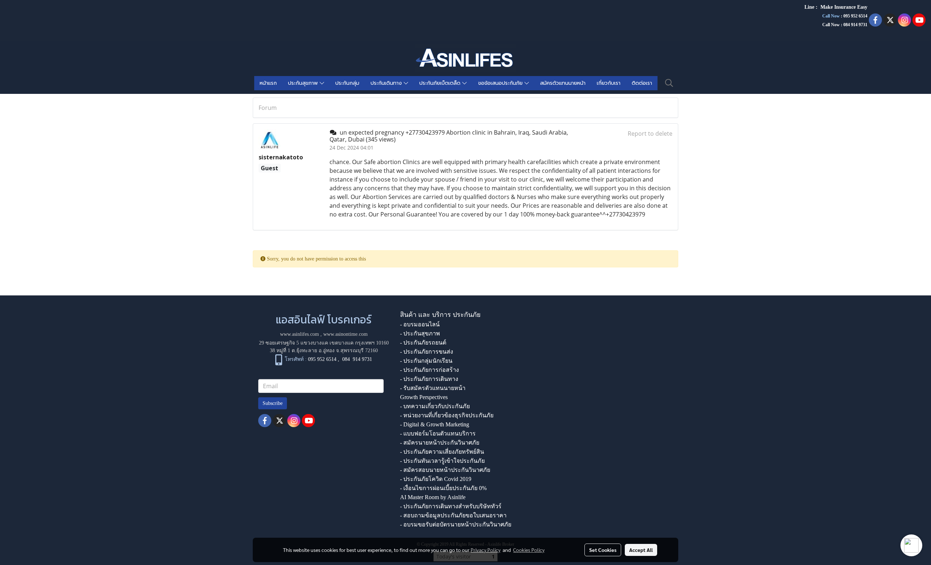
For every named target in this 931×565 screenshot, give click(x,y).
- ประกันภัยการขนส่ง (426, 352)
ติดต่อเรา (642, 83)
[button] (669, 83)
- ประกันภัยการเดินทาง (429, 379)
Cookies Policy (528, 549)
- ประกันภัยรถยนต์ (423, 342)
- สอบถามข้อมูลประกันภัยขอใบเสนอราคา (453, 515)
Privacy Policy (485, 549)
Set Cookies (602, 549)
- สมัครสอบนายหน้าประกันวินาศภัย (445, 470)
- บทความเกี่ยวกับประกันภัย (435, 406)
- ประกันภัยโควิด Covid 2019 (435, 479)
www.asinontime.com (345, 334)
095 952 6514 (855, 16)
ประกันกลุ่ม (347, 83)
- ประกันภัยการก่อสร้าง (429, 370)
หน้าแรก (268, 83)
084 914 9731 (357, 359)
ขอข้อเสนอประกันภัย (501, 83)
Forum (268, 108)
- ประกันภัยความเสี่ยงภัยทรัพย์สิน (442, 452)
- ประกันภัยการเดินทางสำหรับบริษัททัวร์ (451, 506)
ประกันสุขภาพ (304, 83)
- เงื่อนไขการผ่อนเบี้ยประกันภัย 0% (443, 488)
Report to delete (650, 134)
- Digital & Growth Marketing (434, 424)
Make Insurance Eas (842, 7)
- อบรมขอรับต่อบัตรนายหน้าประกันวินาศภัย (455, 524)
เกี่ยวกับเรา (608, 83)
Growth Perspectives (424, 397)
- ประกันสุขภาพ (420, 333)
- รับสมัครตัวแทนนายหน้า (433, 388)
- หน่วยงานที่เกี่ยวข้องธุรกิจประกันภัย (447, 415)
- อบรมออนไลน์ (420, 324)
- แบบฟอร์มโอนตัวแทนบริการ (438, 433)
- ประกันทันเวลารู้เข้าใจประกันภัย (442, 461)
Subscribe (273, 403)
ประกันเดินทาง (387, 83)
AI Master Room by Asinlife (433, 497)
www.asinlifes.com (299, 334)
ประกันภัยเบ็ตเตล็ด (440, 83)
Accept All (641, 549)
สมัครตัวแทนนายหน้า (563, 83)
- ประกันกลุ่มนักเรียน (426, 361)
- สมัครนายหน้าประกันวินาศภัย (439, 442)
